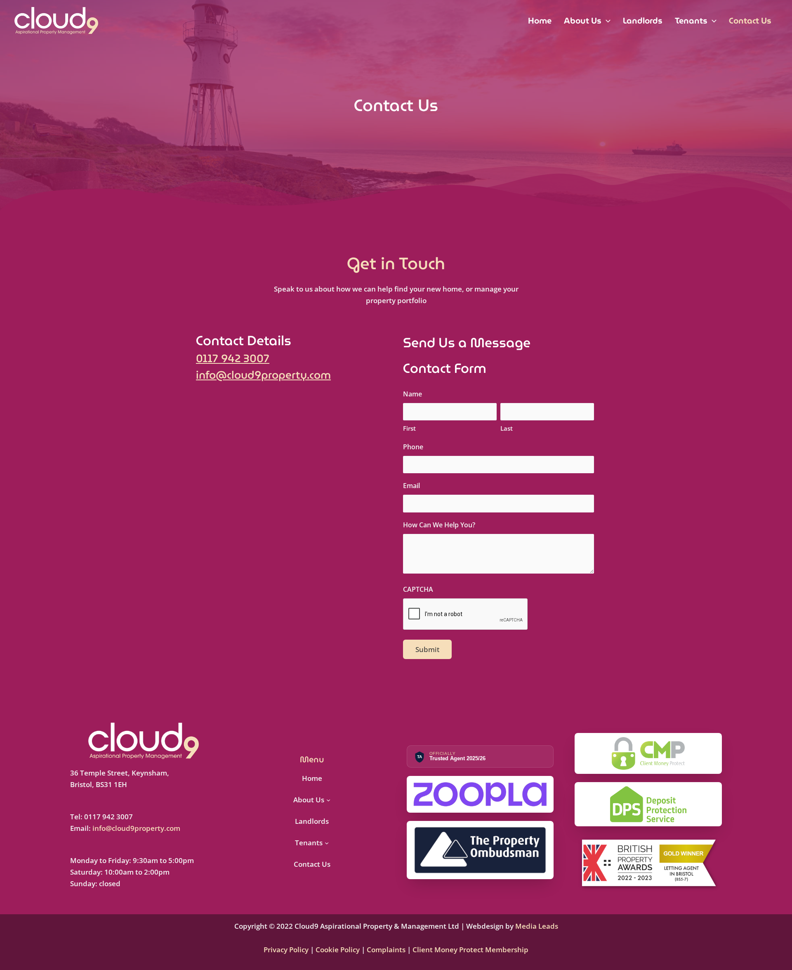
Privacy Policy (287, 949)
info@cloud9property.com (263, 375)
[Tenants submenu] (327, 843)
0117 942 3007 (232, 358)
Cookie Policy (337, 949)
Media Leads (536, 926)
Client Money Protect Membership (470, 949)
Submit (427, 649)
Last (506, 428)
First (409, 428)
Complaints (386, 949)
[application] (605, 20)
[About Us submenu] (328, 800)
